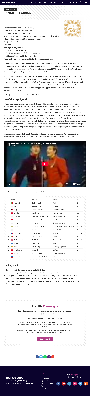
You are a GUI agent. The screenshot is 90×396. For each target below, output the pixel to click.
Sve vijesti (72, 2)
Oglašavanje (45, 386)
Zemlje (62, 2)
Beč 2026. (33, 2)
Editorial (42, 2)
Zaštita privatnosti (47, 383)
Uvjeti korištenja (46, 381)
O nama (43, 376)
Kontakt (43, 388)
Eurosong (12, 9)
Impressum (45, 378)
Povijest (53, 2)
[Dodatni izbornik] (86, 2)
